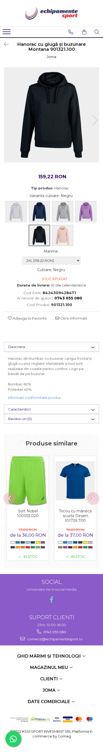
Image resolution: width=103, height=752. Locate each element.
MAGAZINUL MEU (49, 667)
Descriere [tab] (16, 347)
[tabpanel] (51, 114)
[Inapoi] (4, 44)
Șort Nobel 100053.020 (28, 513)
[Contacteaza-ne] (71, 32)
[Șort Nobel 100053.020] (27, 481)
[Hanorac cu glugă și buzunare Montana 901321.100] (51, 114)
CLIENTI (49, 678)
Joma (51, 56)
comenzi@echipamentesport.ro (54, 639)
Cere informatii (73, 318)
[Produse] (7, 33)
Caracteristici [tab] (19, 409)
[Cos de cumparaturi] (84, 32)
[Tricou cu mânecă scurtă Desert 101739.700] (75, 480)
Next (95, 120)
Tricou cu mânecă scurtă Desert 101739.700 (75, 515)
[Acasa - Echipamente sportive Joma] (51, 13)
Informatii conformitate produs (34, 397)
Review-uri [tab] (20, 419)
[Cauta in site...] (97, 32)
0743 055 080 (54, 632)
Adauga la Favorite (29, 318)
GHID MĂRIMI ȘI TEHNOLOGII (49, 656)
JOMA (50, 690)
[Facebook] (51, 599)
